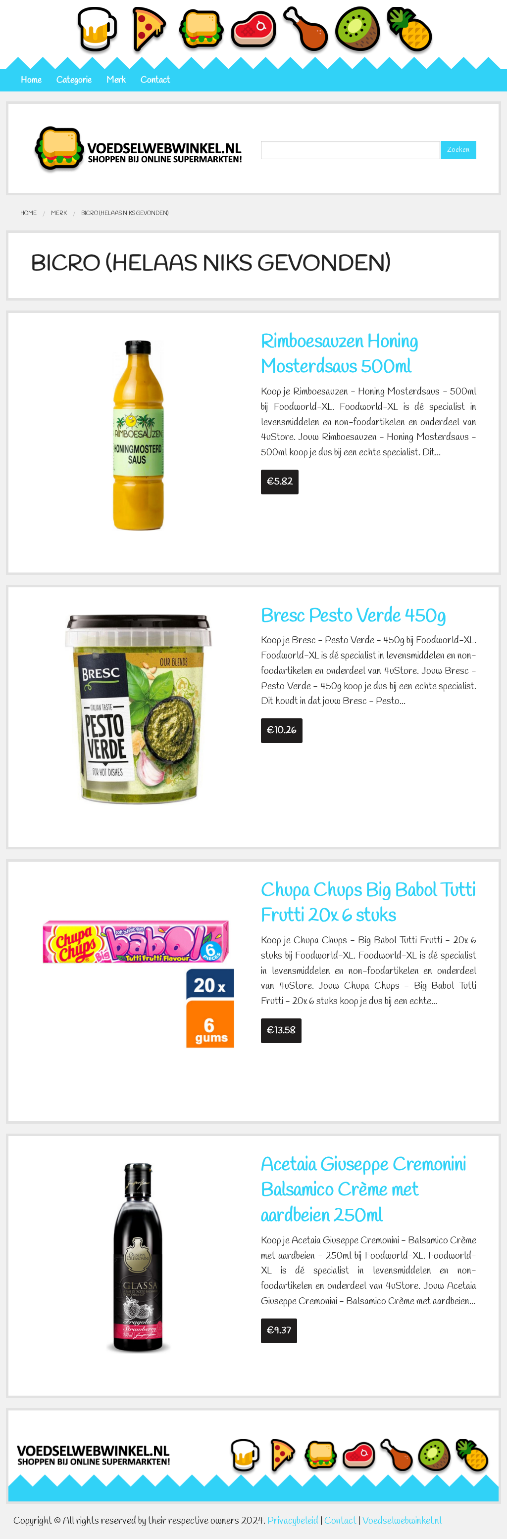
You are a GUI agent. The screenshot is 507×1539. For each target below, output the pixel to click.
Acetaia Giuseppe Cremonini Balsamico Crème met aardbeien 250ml (363, 1191)
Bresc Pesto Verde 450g (353, 616)
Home (31, 80)
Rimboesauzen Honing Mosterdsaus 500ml (339, 355)
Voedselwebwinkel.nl (402, 1521)
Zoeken (458, 150)
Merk (116, 80)
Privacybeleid (292, 1521)
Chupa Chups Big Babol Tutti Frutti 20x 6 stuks (368, 904)
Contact (155, 80)
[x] (138, 434)
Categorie (74, 80)
